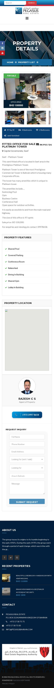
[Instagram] (2, 48)
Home (10, 62)
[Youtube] (2, 53)
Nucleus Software (21, 680)
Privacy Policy (8, 684)
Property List (26, 62)
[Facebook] (2, 43)
